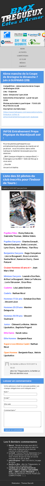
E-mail (7, 398)
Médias (23, 63)
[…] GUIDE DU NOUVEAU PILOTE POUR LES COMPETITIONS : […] (24, 473)
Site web (7, 404)
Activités (22, 52)
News (22, 49)
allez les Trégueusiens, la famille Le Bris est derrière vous (24, 465)
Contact (22, 66)
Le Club (22, 59)
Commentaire (10, 410)
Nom (6, 392)
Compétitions (22, 56)
